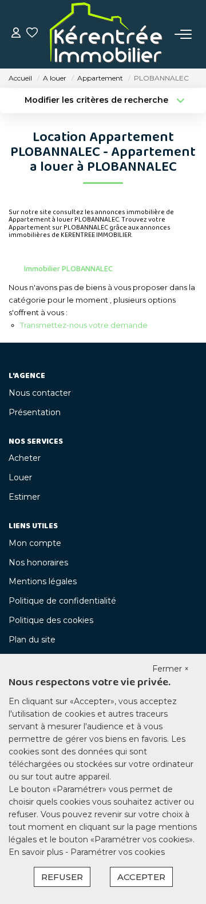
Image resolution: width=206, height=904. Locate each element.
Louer (20, 477)
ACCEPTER (141, 876)
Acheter (25, 458)
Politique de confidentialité (62, 601)
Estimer (24, 497)
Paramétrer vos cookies (117, 852)
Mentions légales (43, 581)
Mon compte (35, 543)
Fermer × (170, 669)
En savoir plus (37, 852)
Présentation (35, 412)
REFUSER (62, 876)
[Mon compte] (16, 34)
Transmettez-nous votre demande (84, 325)
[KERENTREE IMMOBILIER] (106, 34)
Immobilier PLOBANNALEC (68, 269)
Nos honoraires (38, 562)
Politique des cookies (51, 620)
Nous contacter (40, 393)
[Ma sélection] (32, 34)
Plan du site (32, 639)
